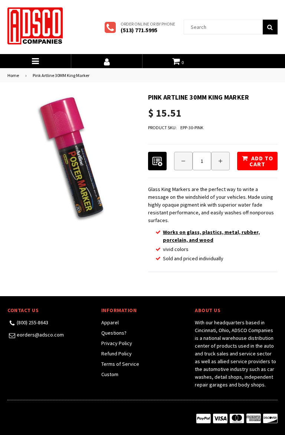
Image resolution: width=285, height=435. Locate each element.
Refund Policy (116, 353)
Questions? (114, 332)
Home (13, 75)
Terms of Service (120, 364)
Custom (109, 374)
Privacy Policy (116, 343)
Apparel (110, 322)
